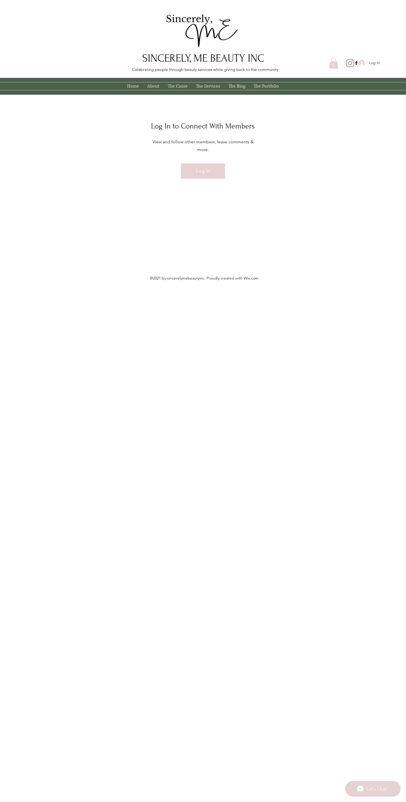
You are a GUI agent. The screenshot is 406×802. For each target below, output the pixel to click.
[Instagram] (350, 63)
